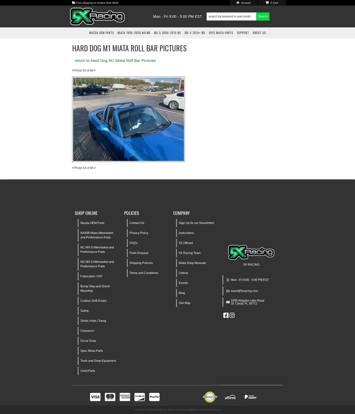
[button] (238, 16)
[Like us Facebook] (226, 316)
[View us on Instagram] (232, 316)
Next (95, 70)
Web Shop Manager (210, 410)
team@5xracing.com (244, 291)
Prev (72, 70)
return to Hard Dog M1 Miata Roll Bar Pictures (115, 60)
